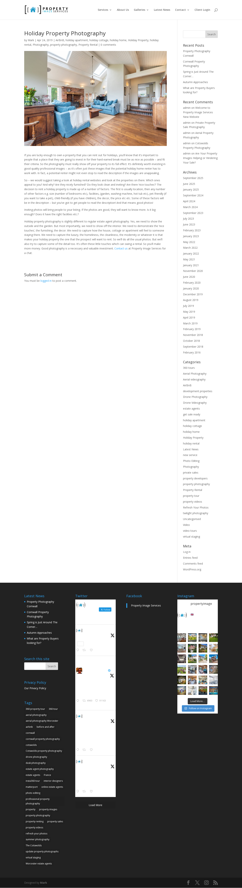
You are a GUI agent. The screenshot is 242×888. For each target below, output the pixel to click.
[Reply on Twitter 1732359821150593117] (78, 791)
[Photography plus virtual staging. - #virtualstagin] (213, 680)
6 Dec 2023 (90, 766)
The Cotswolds (34, 845)
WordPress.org (192, 569)
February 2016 (192, 352)
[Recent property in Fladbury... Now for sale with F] (213, 658)
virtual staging (191, 536)
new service (190, 455)
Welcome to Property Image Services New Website (198, 112)
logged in (46, 280)
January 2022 (191, 253)
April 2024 (189, 201)
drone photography (36, 756)
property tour (191, 496)
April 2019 (189, 317)
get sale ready (191, 414)
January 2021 (191, 265)
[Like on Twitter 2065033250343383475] (92, 650)
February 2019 (192, 329)
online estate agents (52, 786)
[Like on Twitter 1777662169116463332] (92, 750)
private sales (190, 472)
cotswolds (31, 745)
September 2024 (193, 195)
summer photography (37, 839)
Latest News (162, 10)
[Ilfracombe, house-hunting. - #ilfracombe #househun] (181, 680)
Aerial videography (194, 379)
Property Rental (88, 44)
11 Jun (87, 634)
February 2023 (192, 230)
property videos (192, 501)
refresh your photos (36, 833)
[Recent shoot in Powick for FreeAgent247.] (213, 669)
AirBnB (60, 40)
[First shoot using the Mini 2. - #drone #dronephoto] (203, 690)
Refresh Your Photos (196, 507)
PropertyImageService (99, 630)
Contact (180, 10)
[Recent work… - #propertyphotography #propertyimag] (181, 648)
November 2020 (193, 271)
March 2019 (190, 323)
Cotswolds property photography (44, 750)
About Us (123, 10)
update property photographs (42, 851)
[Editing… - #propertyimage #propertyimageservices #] (203, 637)
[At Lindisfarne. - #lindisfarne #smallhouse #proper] (181, 690)
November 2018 (193, 335)
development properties (197, 391)
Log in (187, 552)
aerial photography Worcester (42, 720)
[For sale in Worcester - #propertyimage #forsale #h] (203, 648)
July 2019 (188, 306)
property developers (195, 478)
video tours (190, 530)
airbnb (29, 726)
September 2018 (193, 346)
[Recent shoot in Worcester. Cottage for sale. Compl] (192, 658)
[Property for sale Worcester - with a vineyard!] (213, 637)
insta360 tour (33, 780)
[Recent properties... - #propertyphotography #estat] (192, 669)
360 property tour (35, 709)
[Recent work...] (181, 637)
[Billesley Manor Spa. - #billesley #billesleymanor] (213, 690)
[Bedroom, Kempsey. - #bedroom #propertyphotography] (192, 680)
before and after (45, 726)
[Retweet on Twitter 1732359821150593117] (85, 791)
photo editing (33, 793)
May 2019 (189, 311)
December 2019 (193, 294)
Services (103, 10)
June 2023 (189, 224)
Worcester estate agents (39, 863)
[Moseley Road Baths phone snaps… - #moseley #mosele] (181, 658)
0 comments (108, 44)
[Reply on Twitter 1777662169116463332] (78, 750)
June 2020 (189, 277)
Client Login (202, 10)
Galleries (139, 10)
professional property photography (38, 801)
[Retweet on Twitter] (85, 660)
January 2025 (191, 189)
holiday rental (191, 443)
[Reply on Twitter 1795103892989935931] (78, 701)
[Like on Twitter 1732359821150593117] (92, 791)
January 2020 (191, 288)
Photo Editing (191, 461)
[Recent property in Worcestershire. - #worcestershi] (213, 648)
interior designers (53, 780)
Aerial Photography (194, 373)
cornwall (30, 732)
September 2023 (193, 213)
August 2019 (190, 300)
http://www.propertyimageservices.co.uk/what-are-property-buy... (95, 740)
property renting (34, 821)
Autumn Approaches (195, 82)
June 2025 (189, 184)
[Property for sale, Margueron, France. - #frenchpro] (203, 658)
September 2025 (193, 178)
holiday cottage (98, 40)
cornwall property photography (43, 739)
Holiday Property (138, 40)
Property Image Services (146, 605)
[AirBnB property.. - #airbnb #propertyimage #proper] (192, 648)
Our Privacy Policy (35, 688)
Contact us (121, 248)
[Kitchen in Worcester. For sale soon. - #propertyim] (192, 690)
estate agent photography (40, 769)
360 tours (189, 368)
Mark (31, 40)
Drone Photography (195, 397)
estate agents (191, 408)
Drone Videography (195, 402)
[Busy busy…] (192, 637)
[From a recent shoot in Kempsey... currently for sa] (203, 669)
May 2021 (189, 259)
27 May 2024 (91, 675)
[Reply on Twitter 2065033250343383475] (78, 650)
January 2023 (191, 236)
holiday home (118, 40)
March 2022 (190, 247)
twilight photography (195, 513)
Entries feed (190, 557)
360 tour (53, 709)
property (30, 809)
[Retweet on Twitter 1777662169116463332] (85, 750)
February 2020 (192, 282)
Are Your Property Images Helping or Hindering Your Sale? (200, 158)
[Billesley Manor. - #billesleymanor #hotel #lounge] (203, 680)
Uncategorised (192, 519)
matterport (32, 786)
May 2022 (189, 242)
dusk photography (36, 763)
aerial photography (36, 715)
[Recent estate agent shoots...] (181, 669)
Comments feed (193, 563)
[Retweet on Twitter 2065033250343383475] (85, 650)
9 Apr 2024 (90, 720)
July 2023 (188, 218)
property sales (55, 821)
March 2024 (190, 207)
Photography (41, 44)
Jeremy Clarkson (95, 670)
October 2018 (191, 341)
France (47, 775)
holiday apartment (77, 40)
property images (48, 809)
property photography (63, 44)
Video (186, 525)
